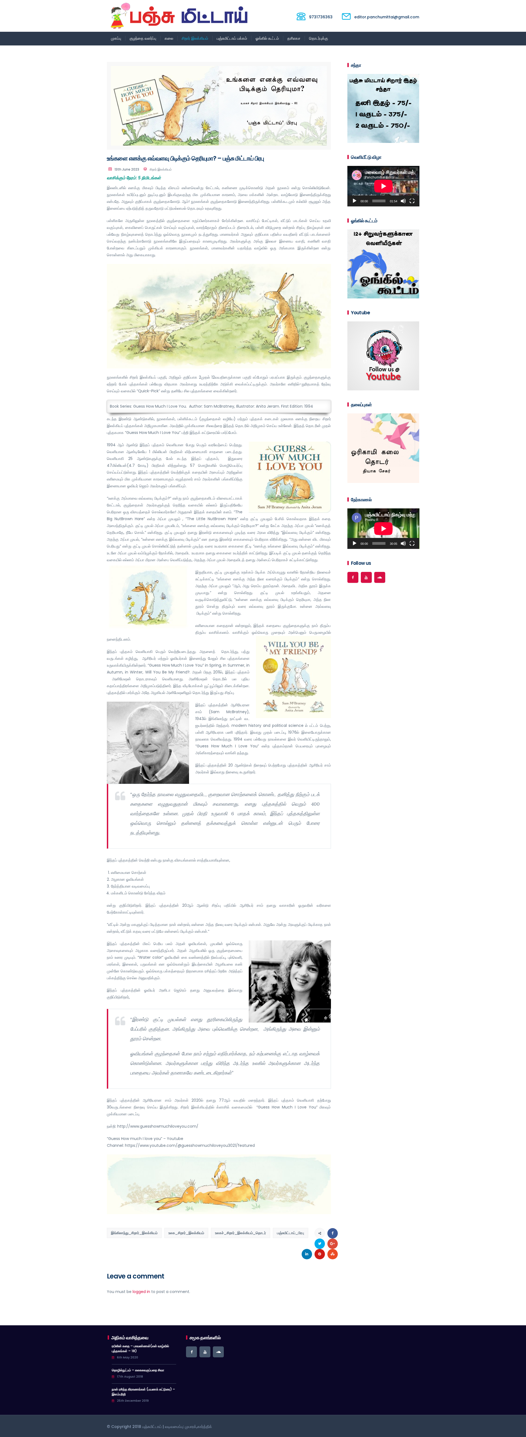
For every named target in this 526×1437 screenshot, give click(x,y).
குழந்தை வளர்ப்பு (143, 38)
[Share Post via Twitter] (320, 1244)
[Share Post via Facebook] (332, 1233)
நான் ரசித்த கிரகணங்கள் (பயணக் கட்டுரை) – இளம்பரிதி (143, 1391)
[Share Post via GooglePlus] (332, 1244)
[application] (383, 186)
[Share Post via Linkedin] (307, 1254)
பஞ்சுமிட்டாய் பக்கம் (232, 38)
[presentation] (340, 449)
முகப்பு (116, 38)
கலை (169, 38)
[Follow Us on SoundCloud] (379, 577)
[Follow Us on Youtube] (366, 577)
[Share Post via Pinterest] (320, 1254)
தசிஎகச (294, 38)
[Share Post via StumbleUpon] (332, 1254)
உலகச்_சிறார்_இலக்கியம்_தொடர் (240, 1233)
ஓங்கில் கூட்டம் (267, 38)
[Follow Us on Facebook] (352, 577)
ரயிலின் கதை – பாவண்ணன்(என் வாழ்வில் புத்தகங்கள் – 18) (140, 1348)
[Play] (354, 201)
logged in (141, 1291)
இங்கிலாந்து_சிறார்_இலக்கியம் (134, 1233)
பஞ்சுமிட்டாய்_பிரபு (290, 1233)
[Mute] (403, 201)
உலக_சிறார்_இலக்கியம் (186, 1233)
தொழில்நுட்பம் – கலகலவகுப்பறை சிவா (138, 1370)
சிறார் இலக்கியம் (195, 38)
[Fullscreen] (412, 201)
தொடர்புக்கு (318, 38)
